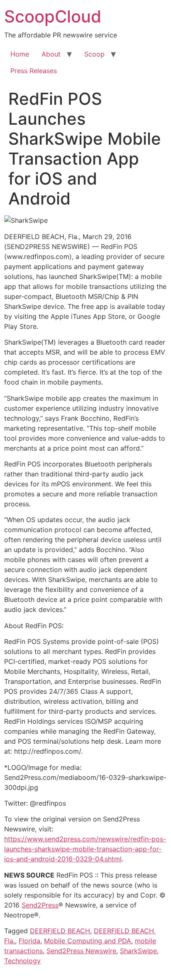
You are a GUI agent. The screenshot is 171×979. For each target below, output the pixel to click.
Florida (29, 941)
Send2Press (40, 905)
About (51, 54)
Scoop (94, 54)
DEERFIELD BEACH (60, 931)
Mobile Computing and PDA (87, 941)
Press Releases (33, 71)
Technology (22, 961)
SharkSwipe (138, 951)
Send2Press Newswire (81, 951)
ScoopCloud (52, 16)
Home (19, 54)
